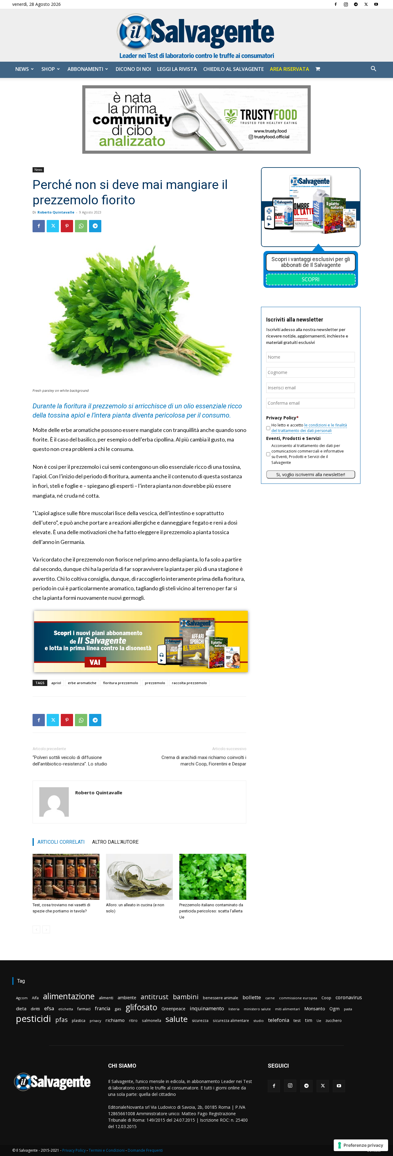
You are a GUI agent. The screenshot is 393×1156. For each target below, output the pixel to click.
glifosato (141, 1007)
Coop (326, 997)
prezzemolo (155, 682)
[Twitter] (366, 4)
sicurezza (200, 1020)
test (297, 1020)
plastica (78, 1020)
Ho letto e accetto (309, 427)
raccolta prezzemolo (189, 682)
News (22, 69)
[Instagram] (345, 4)
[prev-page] (36, 929)
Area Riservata (289, 69)
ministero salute (257, 1009)
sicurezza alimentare (231, 1020)
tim (308, 1020)
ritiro (133, 1020)
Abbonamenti (85, 69)
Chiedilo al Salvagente (233, 69)
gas (118, 1009)
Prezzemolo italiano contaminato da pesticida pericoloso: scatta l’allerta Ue (211, 911)
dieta (21, 1008)
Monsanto (314, 1009)
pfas (61, 1020)
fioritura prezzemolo (120, 682)
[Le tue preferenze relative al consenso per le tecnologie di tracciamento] (361, 1145)
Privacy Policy (74, 1150)
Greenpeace (173, 1009)
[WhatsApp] (81, 226)
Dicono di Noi (133, 69)
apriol (56, 682)
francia (102, 1008)
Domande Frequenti (145, 1150)
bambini (186, 996)
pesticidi (33, 1018)
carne (270, 998)
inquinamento (207, 1008)
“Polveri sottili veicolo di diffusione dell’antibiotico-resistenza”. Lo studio (70, 761)
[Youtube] (376, 4)
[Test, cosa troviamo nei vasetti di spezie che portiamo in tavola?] (66, 877)
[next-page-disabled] (46, 929)
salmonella (151, 1020)
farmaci (84, 1009)
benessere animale (220, 997)
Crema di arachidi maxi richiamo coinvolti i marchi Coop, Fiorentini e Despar (203, 761)
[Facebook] (335, 4)
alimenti (106, 997)
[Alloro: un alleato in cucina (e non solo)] (139, 877)
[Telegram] (355, 4)
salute (176, 1019)
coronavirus (349, 997)
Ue (319, 1020)
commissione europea (298, 998)
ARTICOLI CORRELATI (61, 842)
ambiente (127, 997)
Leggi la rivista (177, 69)
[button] (373, 69)
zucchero (333, 1020)
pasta (348, 1009)
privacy (95, 1020)
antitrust (155, 996)
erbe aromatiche (82, 682)
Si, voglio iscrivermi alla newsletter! (310, 474)
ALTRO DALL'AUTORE (115, 842)
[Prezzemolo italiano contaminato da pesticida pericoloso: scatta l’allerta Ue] (212, 877)
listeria (233, 1009)
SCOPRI (311, 279)
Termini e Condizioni (107, 1150)
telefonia (278, 1020)
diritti (35, 1009)
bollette (252, 997)
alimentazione (69, 996)
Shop (48, 69)
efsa (49, 1008)
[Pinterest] (67, 226)
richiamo (115, 1020)
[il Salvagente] (196, 35)
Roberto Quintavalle (55, 212)
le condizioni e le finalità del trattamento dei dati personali (309, 427)
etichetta (65, 1009)
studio (258, 1020)
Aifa (35, 997)
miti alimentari (287, 1009)
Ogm (334, 1009)
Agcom (22, 998)
